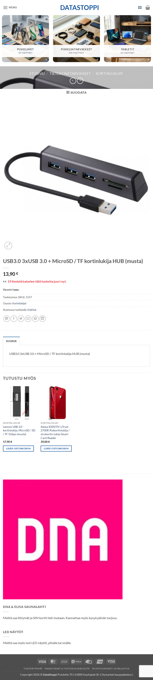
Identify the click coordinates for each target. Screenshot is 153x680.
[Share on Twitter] (21, 318)
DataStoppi (76, 7)
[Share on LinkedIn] (42, 318)
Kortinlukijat (109, 73)
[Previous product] (80, 81)
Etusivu (37, 73)
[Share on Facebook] (14, 318)
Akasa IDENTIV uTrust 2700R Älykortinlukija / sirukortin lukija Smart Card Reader (55, 432)
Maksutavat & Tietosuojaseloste (67, 668)
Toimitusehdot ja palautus (110, 668)
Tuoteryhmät (33, 668)
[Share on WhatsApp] (6, 318)
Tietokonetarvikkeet (70, 73)
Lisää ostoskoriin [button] (18, 448)
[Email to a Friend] (28, 318)
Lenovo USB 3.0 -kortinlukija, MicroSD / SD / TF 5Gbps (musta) (19, 430)
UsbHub (31, 309)
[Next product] (73, 81)
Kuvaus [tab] (11, 341)
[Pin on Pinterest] (35, 318)
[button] (10, 7)
